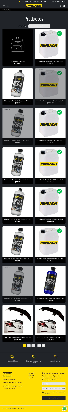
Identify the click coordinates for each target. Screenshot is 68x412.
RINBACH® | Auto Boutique (19, 408)
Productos (8, 9)
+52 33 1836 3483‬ (9, 388)
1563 (39, 346)
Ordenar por (23, 26)
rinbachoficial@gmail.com (12, 386)
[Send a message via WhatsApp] (64, 408)
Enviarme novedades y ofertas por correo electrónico (54, 392)
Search (31, 378)
